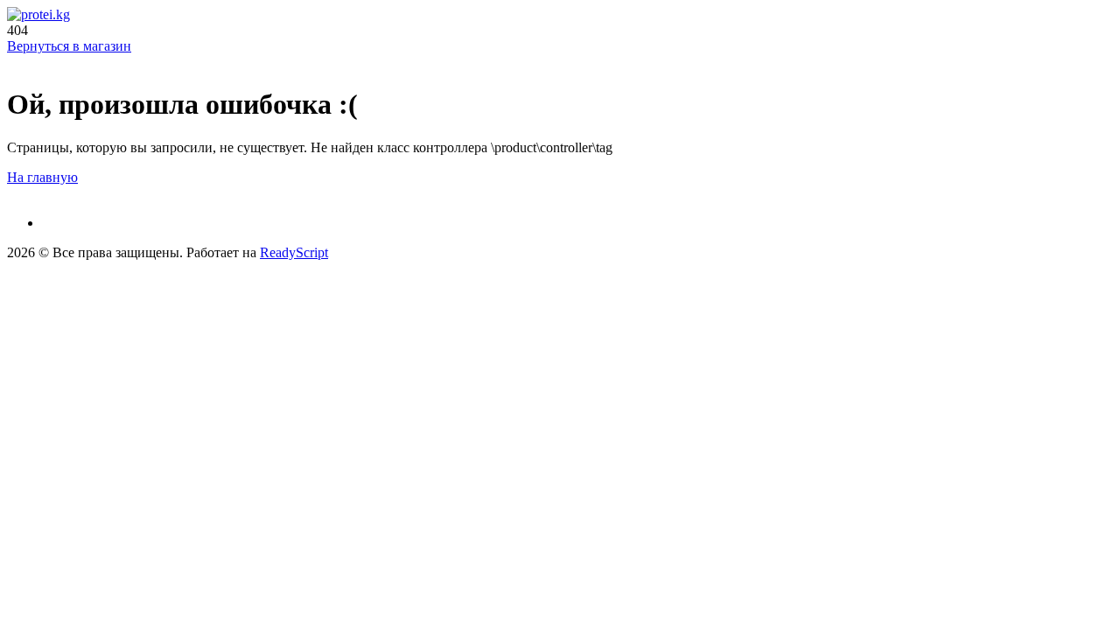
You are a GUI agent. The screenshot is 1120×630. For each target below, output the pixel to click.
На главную (42, 177)
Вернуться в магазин (69, 45)
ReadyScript (294, 252)
